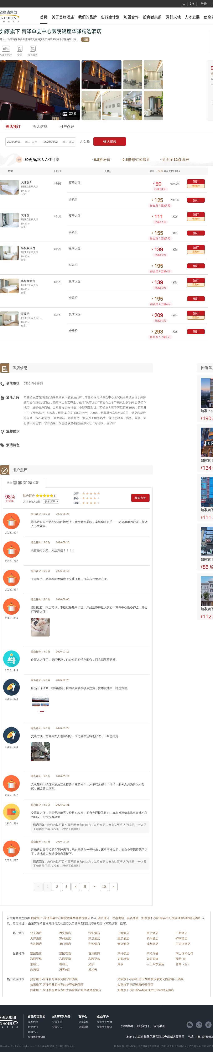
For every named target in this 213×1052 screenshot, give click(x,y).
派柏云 (92, 969)
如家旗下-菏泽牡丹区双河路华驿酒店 (54, 979)
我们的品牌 (87, 17)
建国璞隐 (65, 953)
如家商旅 (152, 958)
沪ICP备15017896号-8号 (174, 1046)
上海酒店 (123, 933)
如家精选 (123, 958)
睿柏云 (63, 964)
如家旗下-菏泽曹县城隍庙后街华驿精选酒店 (146, 990)
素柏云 (34, 964)
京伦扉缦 (152, 953)
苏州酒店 (65, 938)
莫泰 (120, 964)
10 (104, 886)
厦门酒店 (65, 943)
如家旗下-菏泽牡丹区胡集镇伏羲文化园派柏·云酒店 (151, 979)
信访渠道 (159, 1026)
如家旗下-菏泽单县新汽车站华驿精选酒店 (57, 984)
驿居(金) (181, 958)
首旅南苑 (94, 953)
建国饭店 (36, 953)
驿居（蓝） (183, 964)
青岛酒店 (123, 943)
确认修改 (109, 141)
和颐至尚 (65, 958)
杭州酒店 (152, 938)
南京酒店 (152, 933)
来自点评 (23, 482)
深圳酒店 (94, 933)
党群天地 (173, 17)
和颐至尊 (36, 958)
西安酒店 (65, 933)
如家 (91, 964)
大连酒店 (36, 943)
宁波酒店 (94, 943)
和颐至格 (94, 958)
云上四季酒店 (155, 964)
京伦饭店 (123, 953)
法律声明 (127, 1026)
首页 (43, 17)
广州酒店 (181, 933)
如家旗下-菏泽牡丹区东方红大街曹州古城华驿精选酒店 (65, 990)
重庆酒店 (123, 938)
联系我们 (143, 1026)
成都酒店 (152, 943)
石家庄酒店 (183, 943)
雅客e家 (64, 969)
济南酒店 (181, 938)
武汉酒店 (94, 938)
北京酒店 (36, 933)
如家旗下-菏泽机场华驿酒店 (136, 984)
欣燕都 (34, 969)
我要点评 (140, 498)
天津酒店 (36, 938)
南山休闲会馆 (184, 953)
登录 (204, 3)
